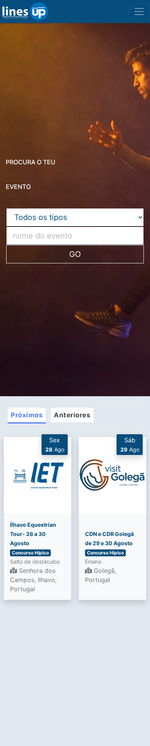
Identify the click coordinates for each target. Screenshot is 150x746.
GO (75, 254)
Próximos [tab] (27, 415)
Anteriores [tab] (72, 415)
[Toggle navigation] (139, 11)
